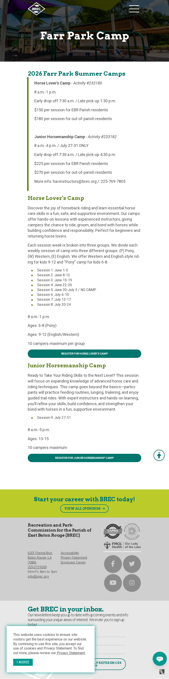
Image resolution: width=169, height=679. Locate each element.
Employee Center (73, 562)
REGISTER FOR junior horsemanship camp (84, 457)
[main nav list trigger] (134, 9)
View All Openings (82, 509)
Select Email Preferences (95, 662)
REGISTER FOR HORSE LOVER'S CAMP (84, 353)
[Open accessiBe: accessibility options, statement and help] (159, 455)
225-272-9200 (37, 567)
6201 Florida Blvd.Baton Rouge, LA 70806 (40, 557)
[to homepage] (77, 8)
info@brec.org (38, 576)
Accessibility (70, 553)
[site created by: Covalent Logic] (152, 673)
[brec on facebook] (113, 564)
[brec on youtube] (113, 583)
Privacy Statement (71, 653)
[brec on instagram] (132, 583)
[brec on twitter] (132, 564)
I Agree (23, 662)
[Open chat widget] (160, 659)
